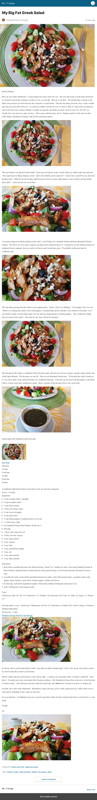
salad (49, 772)
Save (3, 462)
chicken (10, 772)
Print (7, 462)
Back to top (91, 790)
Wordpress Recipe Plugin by (17, 615)
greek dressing (25, 772)
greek (16, 772)
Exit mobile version (48, 796)
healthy (34, 772)
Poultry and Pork (17, 767)
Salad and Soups (31, 767)
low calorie (42, 772)
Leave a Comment (48, 779)
